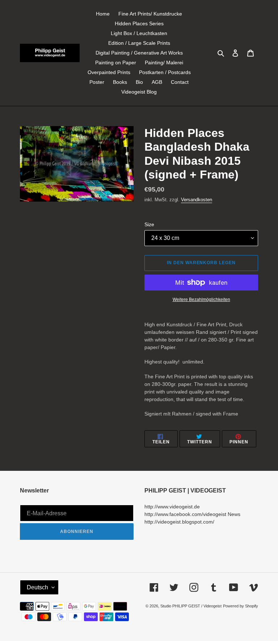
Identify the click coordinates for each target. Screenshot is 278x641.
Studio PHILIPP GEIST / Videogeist (191, 606)
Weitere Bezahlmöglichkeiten (201, 299)
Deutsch (37, 587)
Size (149, 224)
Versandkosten (196, 199)
